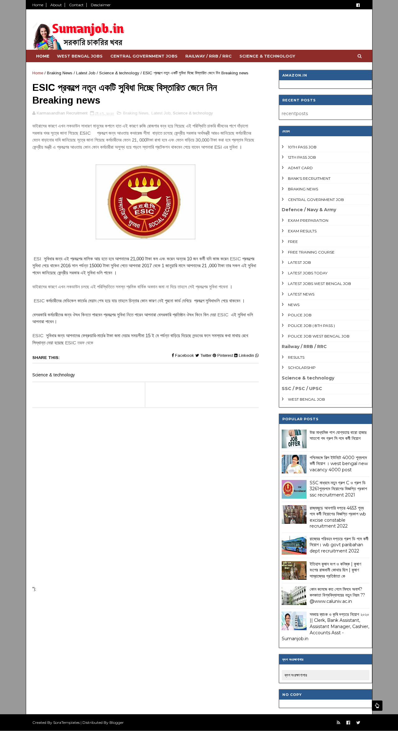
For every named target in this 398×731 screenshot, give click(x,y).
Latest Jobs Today (307, 273)
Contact (76, 4)
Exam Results (302, 231)
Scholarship (302, 367)
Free (293, 241)
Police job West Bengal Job (318, 336)
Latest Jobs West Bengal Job (319, 283)
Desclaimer (101, 4)
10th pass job (302, 147)
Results (296, 357)
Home (37, 4)
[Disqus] (145, 500)
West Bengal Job (306, 399)
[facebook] (358, 5)
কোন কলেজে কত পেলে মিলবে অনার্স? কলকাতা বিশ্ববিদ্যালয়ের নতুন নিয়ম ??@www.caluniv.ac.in (337, 595)
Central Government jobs (144, 56)
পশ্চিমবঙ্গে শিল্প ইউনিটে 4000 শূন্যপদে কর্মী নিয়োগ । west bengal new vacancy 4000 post (339, 464)
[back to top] (377, 706)
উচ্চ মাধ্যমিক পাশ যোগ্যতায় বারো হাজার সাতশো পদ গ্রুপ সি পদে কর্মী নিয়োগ (338, 435)
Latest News (301, 294)
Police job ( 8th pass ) (311, 325)
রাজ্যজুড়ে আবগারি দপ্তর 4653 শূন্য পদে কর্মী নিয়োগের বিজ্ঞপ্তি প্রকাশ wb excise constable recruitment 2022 (338, 517)
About (56, 4)
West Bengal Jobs (80, 56)
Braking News (59, 73)
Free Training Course (311, 252)
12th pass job (302, 157)
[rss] (338, 722)
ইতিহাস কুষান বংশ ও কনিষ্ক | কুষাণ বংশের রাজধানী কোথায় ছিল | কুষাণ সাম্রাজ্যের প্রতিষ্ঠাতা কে (335, 570)
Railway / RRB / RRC (208, 56)
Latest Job (85, 73)
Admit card (300, 167)
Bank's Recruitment (309, 178)
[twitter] (358, 722)
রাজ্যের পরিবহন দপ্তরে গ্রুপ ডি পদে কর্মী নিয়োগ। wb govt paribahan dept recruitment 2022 (339, 545)
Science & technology (267, 56)
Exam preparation (308, 220)
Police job (300, 315)
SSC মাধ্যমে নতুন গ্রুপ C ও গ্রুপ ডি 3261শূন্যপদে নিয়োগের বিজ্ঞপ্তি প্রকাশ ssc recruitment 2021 (338, 489)
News (293, 304)
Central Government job (316, 199)
